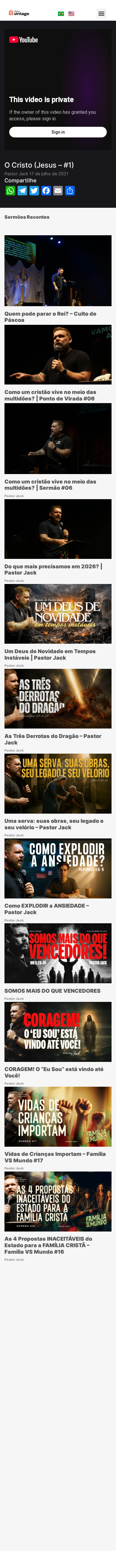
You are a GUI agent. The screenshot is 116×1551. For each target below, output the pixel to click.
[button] (101, 13)
